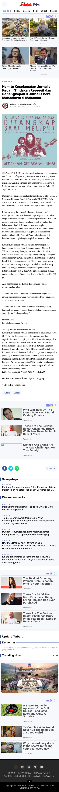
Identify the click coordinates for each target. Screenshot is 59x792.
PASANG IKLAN (25, 773)
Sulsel (44, 11)
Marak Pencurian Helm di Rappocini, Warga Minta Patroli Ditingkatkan (28, 508)
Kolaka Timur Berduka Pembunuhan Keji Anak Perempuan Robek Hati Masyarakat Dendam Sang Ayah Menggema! (28, 559)
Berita (17, 11)
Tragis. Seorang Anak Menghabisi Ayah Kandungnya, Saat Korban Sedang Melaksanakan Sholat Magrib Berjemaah (28, 521)
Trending (6, 11)
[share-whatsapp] (17, 468)
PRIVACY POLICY (42, 773)
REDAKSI (12, 773)
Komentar (50, 468)
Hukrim (7, 393)
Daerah (26, 11)
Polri (35, 11)
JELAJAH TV (48, 776)
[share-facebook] (4, 468)
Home (4, 81)
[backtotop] (29, 782)
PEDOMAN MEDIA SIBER (15, 776)
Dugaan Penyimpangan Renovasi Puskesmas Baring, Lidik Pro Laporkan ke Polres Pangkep (26, 533)
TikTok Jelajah (34, 776)
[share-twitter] (10, 468)
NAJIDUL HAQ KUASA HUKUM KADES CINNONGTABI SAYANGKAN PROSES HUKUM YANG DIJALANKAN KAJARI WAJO (29, 545)
